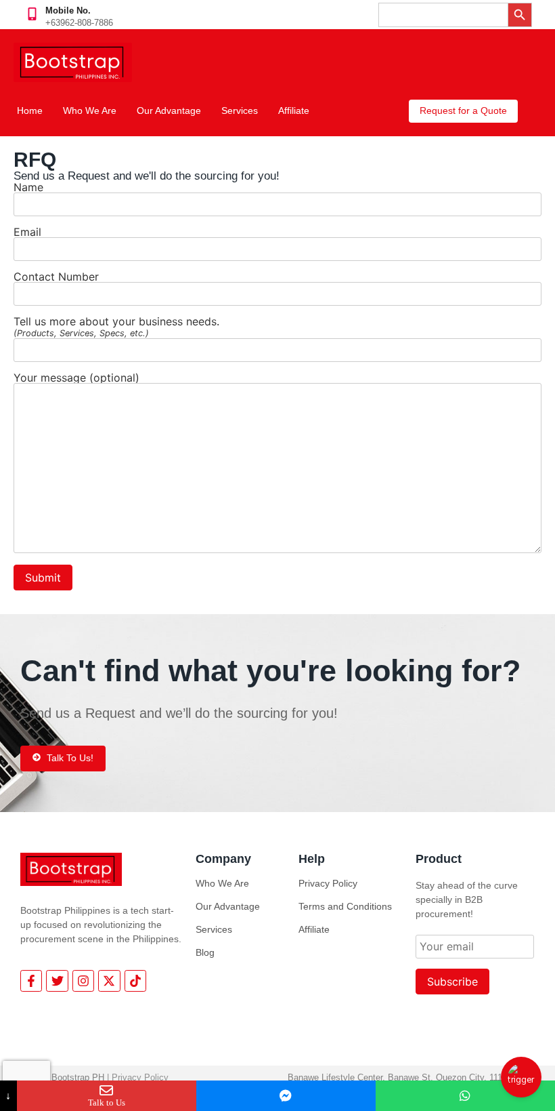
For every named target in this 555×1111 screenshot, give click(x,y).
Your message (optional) (76, 378)
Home (30, 110)
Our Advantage (169, 110)
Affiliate (293, 110)
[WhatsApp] (465, 1095)
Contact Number (56, 277)
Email (27, 232)
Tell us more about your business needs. (116, 327)
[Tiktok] (135, 981)
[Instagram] (83, 981)
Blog (205, 952)
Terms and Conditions (345, 906)
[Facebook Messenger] (286, 1095)
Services (239, 110)
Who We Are (89, 110)
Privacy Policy (327, 883)
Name (28, 188)
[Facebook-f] (31, 981)
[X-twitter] (109, 981)
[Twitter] (57, 981)
